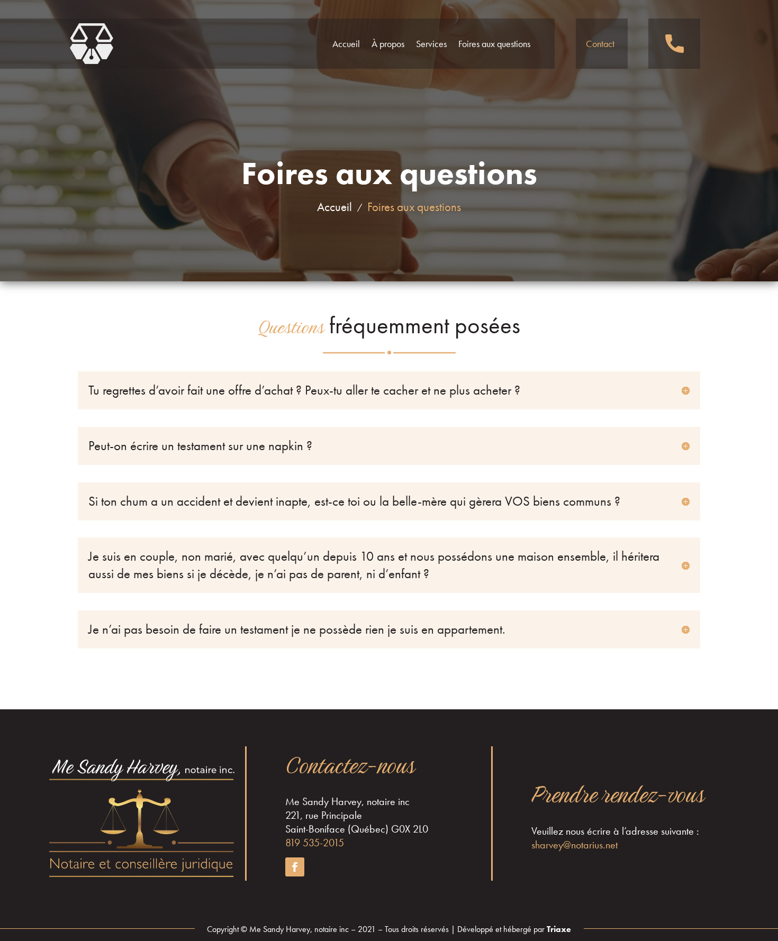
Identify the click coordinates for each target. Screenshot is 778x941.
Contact (600, 44)
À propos (388, 44)
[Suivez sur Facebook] (294, 866)
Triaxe (558, 929)
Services (431, 44)
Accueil (346, 44)
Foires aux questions (494, 44)
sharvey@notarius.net (574, 845)
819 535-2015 (314, 842)
